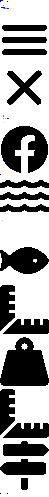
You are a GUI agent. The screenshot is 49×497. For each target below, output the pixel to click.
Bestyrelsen (4, 6)
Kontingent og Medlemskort (6, 8)
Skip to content (1, 0)
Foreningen (2, 3)
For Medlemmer (3, 7)
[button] (24, 63)
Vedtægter (4, 4)
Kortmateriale (4, 11)
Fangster (3, 12)
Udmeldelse (4, 10)
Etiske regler (4, 5)
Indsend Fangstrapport (5, 120)
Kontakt (2, 123)
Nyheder (3, 13)
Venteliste (4, 9)
